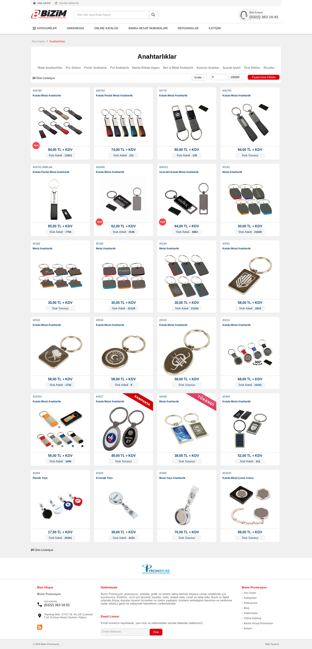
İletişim (248, 628)
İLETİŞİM (215, 28)
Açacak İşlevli (232, 67)
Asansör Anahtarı (208, 67)
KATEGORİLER (47, 28)
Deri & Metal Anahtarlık (178, 67)
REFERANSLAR (188, 28)
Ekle (156, 632)
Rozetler (269, 67)
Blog (246, 608)
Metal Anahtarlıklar (50, 67)
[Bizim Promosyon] (50, 15)
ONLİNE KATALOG (69, 3)
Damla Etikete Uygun (146, 67)
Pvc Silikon (73, 67)
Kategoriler (250, 597)
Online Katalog (252, 618)
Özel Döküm (252, 67)
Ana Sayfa (38, 41)
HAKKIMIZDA (75, 28)
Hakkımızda (250, 613)
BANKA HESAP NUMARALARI (148, 28)
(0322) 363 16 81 (263, 17)
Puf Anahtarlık (119, 67)
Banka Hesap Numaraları (258, 623)
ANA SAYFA (44, 3)
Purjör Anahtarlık (95, 67)
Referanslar (250, 603)
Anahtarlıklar (57, 41)
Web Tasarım (272, 644)
